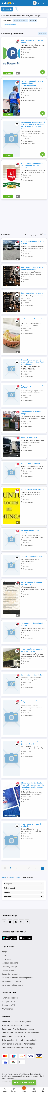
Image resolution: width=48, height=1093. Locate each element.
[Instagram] (21, 922)
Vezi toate (42, 34)
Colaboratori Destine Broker (32, 675)
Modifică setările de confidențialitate (17, 978)
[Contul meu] (44, 2)
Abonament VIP (8, 1005)
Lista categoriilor (9, 970)
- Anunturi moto (14, 1036)
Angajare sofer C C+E (29, 437)
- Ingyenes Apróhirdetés (18, 1044)
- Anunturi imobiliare (15, 1025)
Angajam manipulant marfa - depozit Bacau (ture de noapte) (32, 165)
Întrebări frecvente (10, 963)
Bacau (32, 20)
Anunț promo (7, 1009)
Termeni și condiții (9, 966)
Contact (5, 955)
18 (35, 868)
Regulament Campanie (11, 981)
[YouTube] (10, 922)
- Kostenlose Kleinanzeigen (18, 1047)
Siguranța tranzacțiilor (11, 974)
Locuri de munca (19, 20)
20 (41, 235)
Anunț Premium (8, 1001)
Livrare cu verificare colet (12, 985)
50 (45, 235)
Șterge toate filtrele (10, 25)
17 (29, 868)
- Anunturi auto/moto (16, 1022)
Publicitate (6, 959)
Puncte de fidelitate (10, 998)
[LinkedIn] (16, 922)
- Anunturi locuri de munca (18, 1029)
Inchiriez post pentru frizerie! (32, 293)
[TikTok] (27, 922)
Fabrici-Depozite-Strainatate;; (32, 489)
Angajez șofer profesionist (31, 463)
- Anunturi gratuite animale (19, 1040)
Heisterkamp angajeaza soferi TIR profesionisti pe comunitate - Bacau (32, 83)
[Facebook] (4, 922)
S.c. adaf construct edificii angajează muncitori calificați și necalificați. (32, 362)
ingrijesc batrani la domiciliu (32, 556)
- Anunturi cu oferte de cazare (20, 1033)
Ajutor (4, 952)
